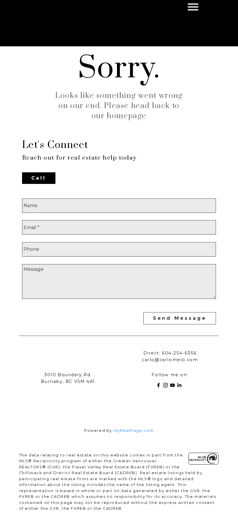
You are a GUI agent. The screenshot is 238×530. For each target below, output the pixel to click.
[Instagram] (166, 386)
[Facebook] (159, 386)
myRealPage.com (133, 430)
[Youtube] (173, 386)
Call (38, 178)
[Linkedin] (180, 386)
